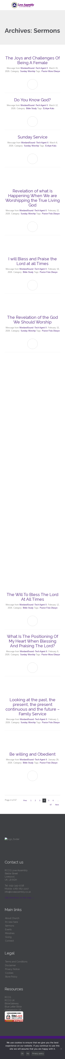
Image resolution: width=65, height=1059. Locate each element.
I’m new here (11, 922)
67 (51, 805)
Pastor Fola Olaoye (51, 213)
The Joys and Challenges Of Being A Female (32, 60)
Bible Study (31, 108)
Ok (22, 1053)
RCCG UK (10, 1000)
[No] (61, 1048)
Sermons (9, 925)
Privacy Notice (12, 969)
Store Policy (11, 976)
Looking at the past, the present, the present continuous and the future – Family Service (33, 706)
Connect (9, 941)
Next (57, 805)
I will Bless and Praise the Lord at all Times (32, 261)
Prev (25, 800)
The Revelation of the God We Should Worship (32, 319)
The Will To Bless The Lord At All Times (32, 597)
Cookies (9, 973)
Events (8, 929)
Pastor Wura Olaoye (50, 71)
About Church (12, 918)
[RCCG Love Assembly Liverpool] (34, 5)
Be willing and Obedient (32, 754)
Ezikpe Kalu (48, 108)
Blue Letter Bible (13, 1006)
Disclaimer (10, 965)
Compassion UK (13, 1010)
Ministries (10, 933)
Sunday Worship (27, 71)
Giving (8, 937)
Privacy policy (38, 1053)
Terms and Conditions (16, 961)
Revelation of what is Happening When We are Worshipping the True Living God (32, 198)
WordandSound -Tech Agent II (34, 68)
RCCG (8, 997)
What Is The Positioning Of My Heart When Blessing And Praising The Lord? (32, 641)
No (28, 1053)
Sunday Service (32, 137)
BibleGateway (12, 1003)
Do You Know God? (32, 100)
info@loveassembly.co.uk (18, 892)
